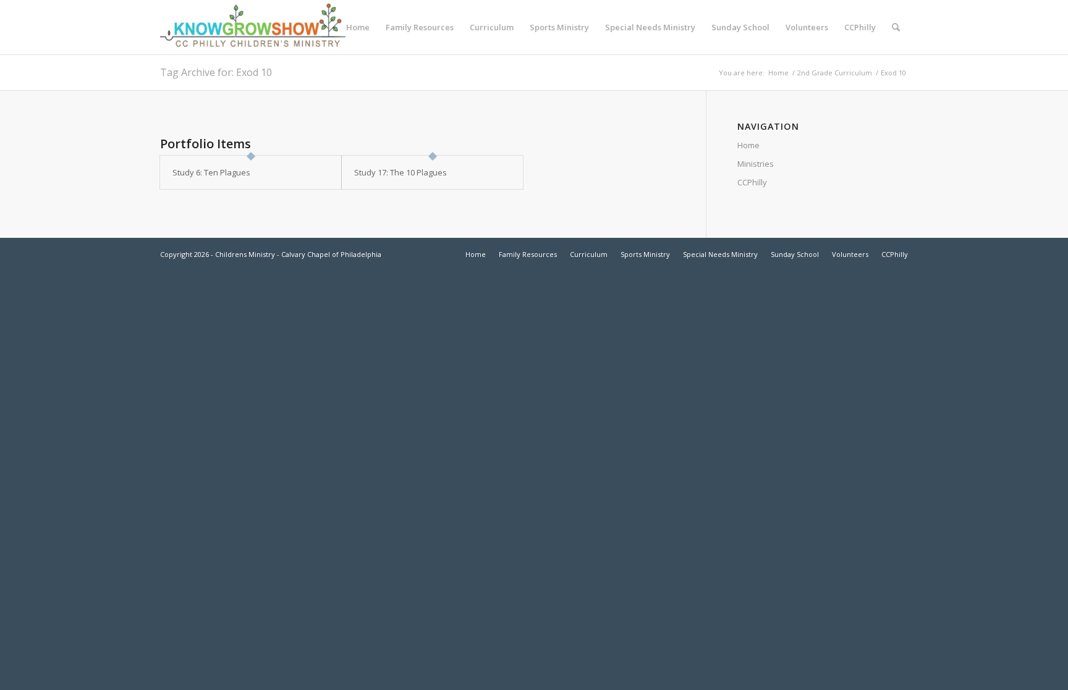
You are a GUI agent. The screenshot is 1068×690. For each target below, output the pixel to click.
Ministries (755, 163)
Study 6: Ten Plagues (211, 172)
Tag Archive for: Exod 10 (216, 72)
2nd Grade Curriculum (834, 72)
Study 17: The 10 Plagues (400, 172)
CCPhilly (752, 182)
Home (778, 72)
